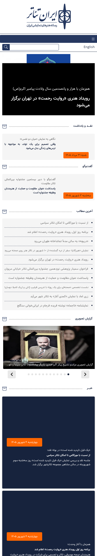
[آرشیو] (4, 126)
